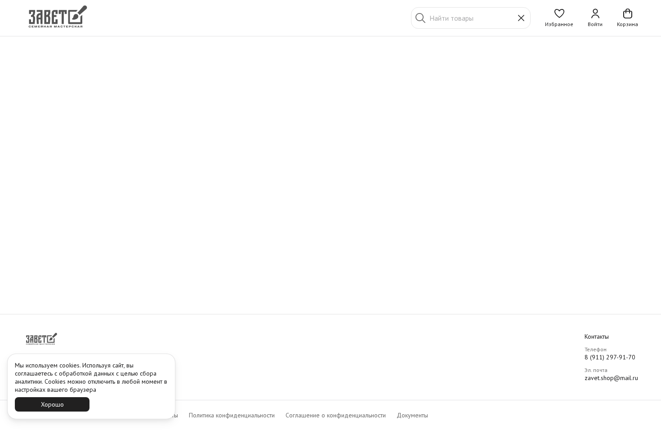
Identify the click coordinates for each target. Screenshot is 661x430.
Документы (412, 415)
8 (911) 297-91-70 (610, 357)
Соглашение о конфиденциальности (336, 415)
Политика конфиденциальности (232, 415)
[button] (559, 18)
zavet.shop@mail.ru (611, 378)
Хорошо (52, 404)
